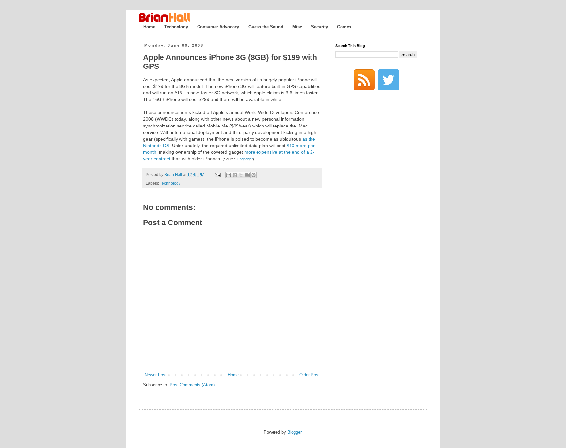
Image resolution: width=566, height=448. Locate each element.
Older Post (309, 374)
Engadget (245, 159)
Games (344, 26)
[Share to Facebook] (247, 175)
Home (149, 26)
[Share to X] (241, 175)
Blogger (294, 432)
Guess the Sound (265, 26)
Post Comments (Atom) (192, 384)
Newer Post (156, 374)
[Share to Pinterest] (253, 175)
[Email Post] (217, 174)
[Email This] (228, 175)
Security (319, 26)
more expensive (260, 152)
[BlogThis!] (235, 175)
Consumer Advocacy (218, 26)
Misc (297, 26)
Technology (176, 26)
